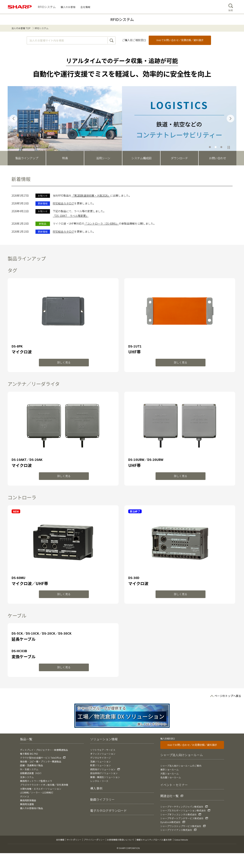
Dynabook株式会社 (170, 822)
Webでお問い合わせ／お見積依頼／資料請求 (192, 745)
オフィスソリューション (102, 753)
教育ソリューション (100, 765)
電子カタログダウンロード (108, 810)
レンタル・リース (99, 780)
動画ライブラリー (102, 799)
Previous (13, 118)
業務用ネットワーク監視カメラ (36, 780)
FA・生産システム (29, 769)
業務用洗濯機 (27, 804)
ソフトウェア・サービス (102, 749)
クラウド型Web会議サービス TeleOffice (40, 757)
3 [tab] (221, 146)
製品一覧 (26, 739)
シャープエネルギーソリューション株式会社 (183, 810)
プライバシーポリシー (94, 839)
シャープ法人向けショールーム (181, 755)
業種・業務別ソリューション (105, 777)
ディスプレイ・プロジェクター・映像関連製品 (44, 749)
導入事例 (96, 788)
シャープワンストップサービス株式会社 (180, 826)
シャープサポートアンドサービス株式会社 (182, 818)
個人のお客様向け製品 (31, 808)
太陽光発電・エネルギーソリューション (40, 788)
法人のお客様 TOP (20, 28)
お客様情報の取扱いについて (120, 839)
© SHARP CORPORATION (128, 848)
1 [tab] (210, 146)
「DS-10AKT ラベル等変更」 (70, 216)
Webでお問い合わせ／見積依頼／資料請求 (179, 40)
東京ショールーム (169, 769)
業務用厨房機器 (28, 800)
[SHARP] (20, 7)
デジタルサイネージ (100, 757)
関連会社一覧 (169, 796)
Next (230, 118)
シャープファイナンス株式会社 (176, 829)
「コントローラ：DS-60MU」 (101, 223)
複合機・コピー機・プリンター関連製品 (40, 761)
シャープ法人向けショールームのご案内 (180, 765)
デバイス (24, 796)
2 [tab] (216, 146)
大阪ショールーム (169, 773)
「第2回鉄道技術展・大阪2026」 (90, 195)
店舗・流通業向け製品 (31, 765)
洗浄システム (27, 777)
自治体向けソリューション (104, 773)
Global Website (181, 839)
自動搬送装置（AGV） (31, 773)
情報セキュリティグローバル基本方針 (154, 839)
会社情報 (60, 839)
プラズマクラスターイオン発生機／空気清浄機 (44, 784)
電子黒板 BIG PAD (29, 753)
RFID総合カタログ (63, 203)
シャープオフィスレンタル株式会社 (178, 814)
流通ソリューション (100, 761)
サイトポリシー (74, 839)
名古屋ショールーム (170, 777)
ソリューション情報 (104, 739)
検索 (230, 10)
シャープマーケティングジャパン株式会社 (181, 806)
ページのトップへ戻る (227, 696)
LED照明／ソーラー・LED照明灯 (36, 792)
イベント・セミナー (174, 784)
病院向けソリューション (102, 769)
